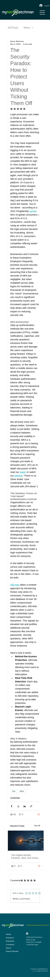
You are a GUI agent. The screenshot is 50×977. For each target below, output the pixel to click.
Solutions (10, 938)
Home (8, 934)
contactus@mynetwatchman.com (37, 925)
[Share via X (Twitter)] (18, 806)
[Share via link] (31, 806)
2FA (13, 791)
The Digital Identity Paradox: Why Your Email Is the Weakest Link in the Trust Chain (25, 856)
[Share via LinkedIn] (24, 806)
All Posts (13, 27)
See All (37, 825)
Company (10, 944)
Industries (10, 941)
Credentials (15, 798)
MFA (22, 791)
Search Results (12, 951)
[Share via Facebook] (11, 806)
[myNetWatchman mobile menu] (42, 12)
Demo (8, 948)
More (27, 27)
